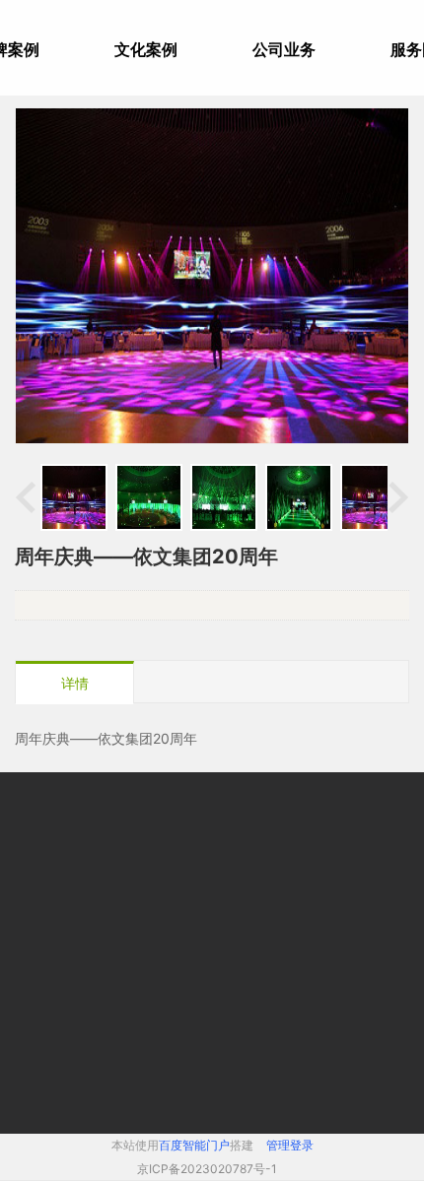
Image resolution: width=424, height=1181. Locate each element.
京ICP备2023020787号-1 (207, 1168)
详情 (75, 683)
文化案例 (145, 49)
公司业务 (284, 49)
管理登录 (290, 1145)
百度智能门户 (194, 1145)
